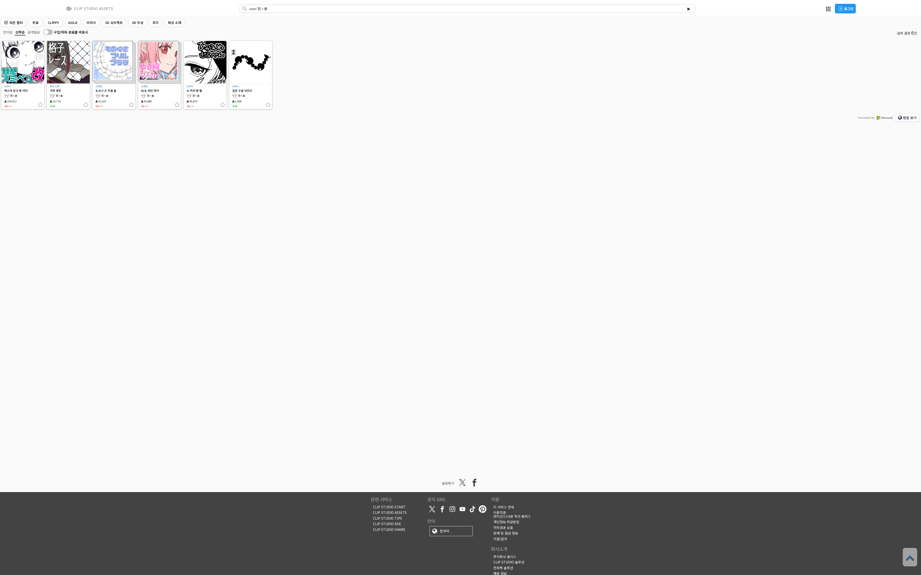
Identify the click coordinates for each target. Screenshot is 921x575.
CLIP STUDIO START (389, 507)
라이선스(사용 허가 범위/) (511, 516)
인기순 (7, 32)
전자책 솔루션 (503, 567)
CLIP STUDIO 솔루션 (508, 562)
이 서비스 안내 (503, 507)
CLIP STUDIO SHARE (389, 529)
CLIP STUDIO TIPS (387, 518)
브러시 (7, 86)
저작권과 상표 (503, 527)
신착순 (20, 32)
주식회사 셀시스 (504, 556)
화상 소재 (54, 86)
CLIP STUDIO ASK (387, 523)
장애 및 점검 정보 (505, 533)
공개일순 (34, 32)
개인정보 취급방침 (506, 521)
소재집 (98, 86)
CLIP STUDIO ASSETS (390, 512)
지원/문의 (500, 538)
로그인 (848, 8)
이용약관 (499, 512)
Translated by (865, 117)
